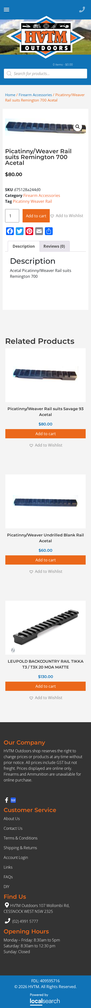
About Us (12, 818)
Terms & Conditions (20, 838)
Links (8, 867)
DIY (6, 886)
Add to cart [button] (45, 433)
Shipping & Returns (20, 847)
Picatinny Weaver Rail (32, 201)
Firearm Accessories (35, 94)
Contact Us (13, 828)
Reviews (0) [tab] (54, 246)
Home (10, 94)
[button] (77, 126)
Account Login (16, 857)
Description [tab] (24, 246)
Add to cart (36, 216)
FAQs (8, 877)
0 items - (63, 64)
